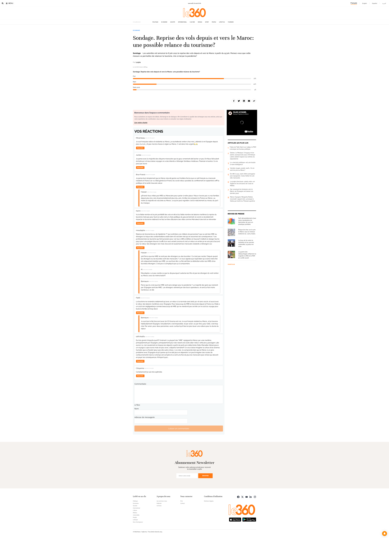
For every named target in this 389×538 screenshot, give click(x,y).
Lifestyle (222, 22)
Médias (200, 22)
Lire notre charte (140, 123)
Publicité (159, 503)
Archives (159, 505)
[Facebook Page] (238, 497)
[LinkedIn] (251, 497)
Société (172, 22)
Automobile (136, 515)
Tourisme (231, 22)
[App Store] (235, 519)
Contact (182, 503)
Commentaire (140, 384)
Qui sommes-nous (162, 501)
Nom (136, 409)
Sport (207, 22)
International (182, 22)
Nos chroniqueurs (138, 522)
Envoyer (205, 475)
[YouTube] (246, 497)
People (214, 22)
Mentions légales (209, 501)
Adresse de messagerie (144, 417)
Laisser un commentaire (178, 428)
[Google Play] (249, 519)
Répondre (140, 148)
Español (374, 3)
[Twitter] (242, 497)
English (364, 3)
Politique (155, 22)
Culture (192, 22)
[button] (384, 533)
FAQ (181, 501)
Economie (164, 22)
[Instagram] (255, 497)
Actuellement (137, 22)
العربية (384, 3)
